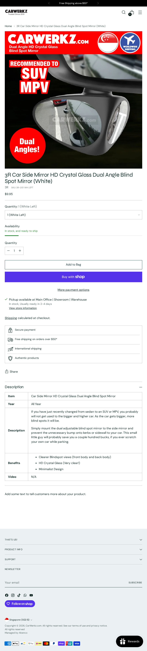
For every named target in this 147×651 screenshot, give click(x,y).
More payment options (73, 290)
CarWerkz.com (34, 625)
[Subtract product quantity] (8, 251)
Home (8, 26)
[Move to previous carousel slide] (130, 515)
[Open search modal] (124, 12)
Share (14, 372)
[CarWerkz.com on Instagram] (13, 595)
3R (6, 187)
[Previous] (49, 3)
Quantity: (21, 206)
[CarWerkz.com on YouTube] (31, 595)
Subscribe (135, 582)
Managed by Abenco (16, 632)
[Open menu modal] (140, 12)
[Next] (98, 3)
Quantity (11, 243)
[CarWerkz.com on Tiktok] (19, 595)
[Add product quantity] (19, 251)
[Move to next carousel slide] (139, 515)
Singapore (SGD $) (19, 619)
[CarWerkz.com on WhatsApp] (25, 595)
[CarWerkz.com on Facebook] (7, 595)
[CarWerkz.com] (16, 12)
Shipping (11, 318)
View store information (23, 308)
